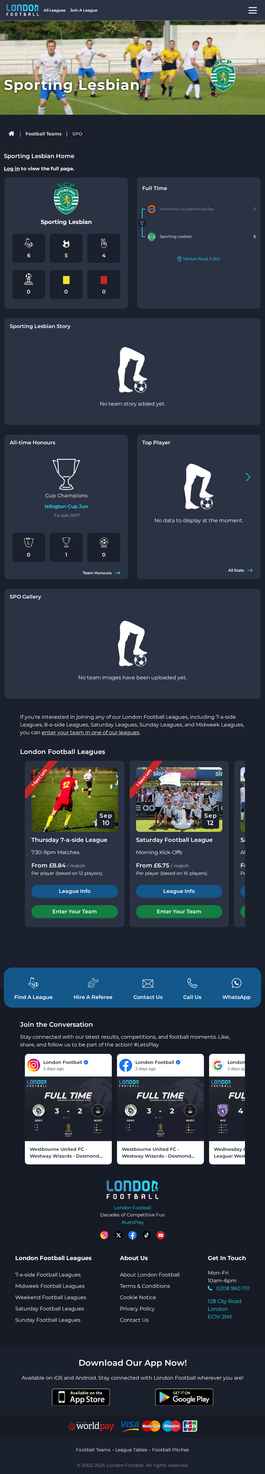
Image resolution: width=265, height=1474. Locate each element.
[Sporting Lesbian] (151, 236)
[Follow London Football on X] (118, 1235)
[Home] (12, 134)
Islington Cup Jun (66, 506)
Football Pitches (170, 1450)
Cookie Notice (138, 1297)
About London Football (150, 1275)
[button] (248, 477)
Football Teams (43, 134)
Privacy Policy (137, 1309)
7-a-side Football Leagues (48, 1275)
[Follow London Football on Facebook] (132, 1235)
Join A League (83, 10)
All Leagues (55, 10)
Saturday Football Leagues (49, 1309)
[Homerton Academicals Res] (151, 209)
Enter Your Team (74, 911)
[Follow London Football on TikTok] (147, 1235)
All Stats (236, 570)
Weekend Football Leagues (50, 1297)
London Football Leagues (62, 752)
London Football (132, 1208)
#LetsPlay (133, 1222)
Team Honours (97, 572)
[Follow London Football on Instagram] (104, 1235)
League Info (74, 891)
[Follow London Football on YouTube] (160, 1235)
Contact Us (134, 1320)
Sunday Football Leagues (47, 1320)
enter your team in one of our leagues (90, 732)
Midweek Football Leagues (50, 1286)
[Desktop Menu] (252, 10)
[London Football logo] (22, 10)
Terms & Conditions (145, 1286)
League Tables (131, 1450)
